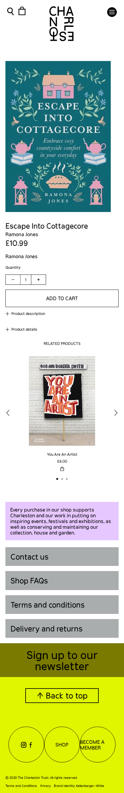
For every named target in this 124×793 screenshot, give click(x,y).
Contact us (29, 556)
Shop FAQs (29, 580)
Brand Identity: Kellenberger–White (79, 786)
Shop (61, 744)
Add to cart (62, 298)
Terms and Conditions (21, 786)
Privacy (45, 786)
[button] (112, 12)
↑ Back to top (62, 695)
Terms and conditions (48, 604)
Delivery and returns (46, 628)
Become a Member (92, 744)
